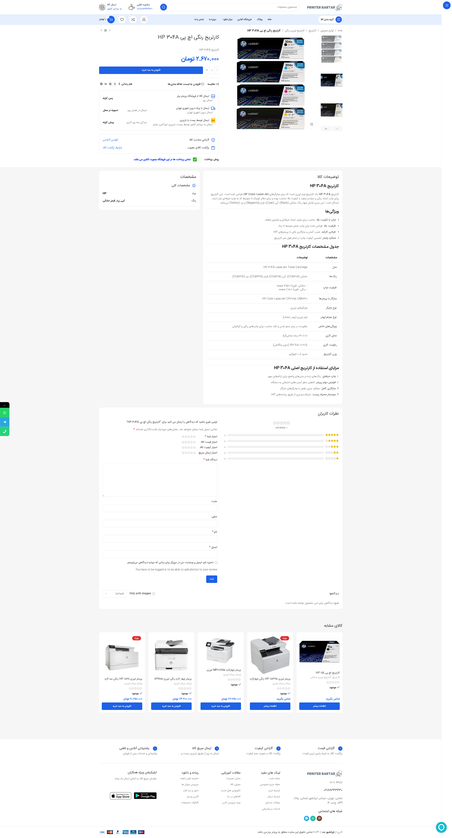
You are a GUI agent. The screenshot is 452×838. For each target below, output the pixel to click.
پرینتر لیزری (278, 683)
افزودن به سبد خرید (151, 70)
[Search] (163, 7)
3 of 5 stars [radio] (188, 436)
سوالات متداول (272, 803)
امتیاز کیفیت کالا (208, 448)
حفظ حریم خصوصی (270, 785)
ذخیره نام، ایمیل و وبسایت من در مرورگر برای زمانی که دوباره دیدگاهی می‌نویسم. (170, 562)
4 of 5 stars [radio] (186, 436)
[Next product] (101, 30)
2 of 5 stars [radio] (191, 436)
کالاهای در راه (233, 797)
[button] (337, 128)
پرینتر (287, 683)
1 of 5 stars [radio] (194, 436)
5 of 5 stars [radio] (183, 436)
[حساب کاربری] (144, 19)
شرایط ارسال (273, 797)
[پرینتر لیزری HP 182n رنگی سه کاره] (122, 655)
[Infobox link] (268, 748)
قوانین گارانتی (110, 140)
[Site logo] (324, 7)
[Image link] (324, 773)
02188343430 (333, 790)
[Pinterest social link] (110, 84)
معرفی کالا (235, 785)
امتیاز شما (211, 437)
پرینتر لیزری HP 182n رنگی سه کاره (123, 679)
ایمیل (213, 547)
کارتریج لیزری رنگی (295, 31)
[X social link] (115, 84)
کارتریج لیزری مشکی (320, 677)
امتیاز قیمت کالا (209, 442)
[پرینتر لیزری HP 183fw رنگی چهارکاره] (270, 655)
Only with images (140, 593)
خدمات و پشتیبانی (271, 809)
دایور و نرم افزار (191, 791)
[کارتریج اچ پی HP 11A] (319, 652)
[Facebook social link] (119, 84)
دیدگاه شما (210, 460)
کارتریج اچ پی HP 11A (328, 673)
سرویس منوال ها (190, 785)
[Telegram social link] (101, 84)
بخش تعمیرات (233, 778)
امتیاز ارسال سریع (208, 453)
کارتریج (312, 31)
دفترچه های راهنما (189, 778)
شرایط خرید (274, 791)
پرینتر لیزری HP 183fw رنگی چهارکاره (270, 679)
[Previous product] (110, 30)
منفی (214, 517)
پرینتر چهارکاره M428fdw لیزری (224, 670)
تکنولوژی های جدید (230, 791)
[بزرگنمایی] (311, 124)
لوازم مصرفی (327, 31)
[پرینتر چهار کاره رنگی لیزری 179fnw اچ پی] (171, 655)
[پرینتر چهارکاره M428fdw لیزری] (221, 651)
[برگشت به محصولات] (105, 30)
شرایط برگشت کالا (112, 148)
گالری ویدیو (193, 797)
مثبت (214, 501)
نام (214, 532)
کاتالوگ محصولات (190, 803)
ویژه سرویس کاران (231, 803)
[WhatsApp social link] (313, 818)
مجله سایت (274, 778)
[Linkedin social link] (106, 84)
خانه (340, 31)
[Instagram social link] (319, 818)
